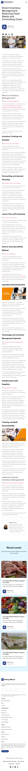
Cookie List (17, 763)
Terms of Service (21, 761)
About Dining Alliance (5, 700)
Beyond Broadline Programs (7, 717)
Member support (4, 739)
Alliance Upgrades (5, 722)
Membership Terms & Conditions (9, 761)
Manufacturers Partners (6, 727)
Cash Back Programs (5, 715)
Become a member (5, 734)
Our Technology (4, 719)
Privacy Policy (15, 694)
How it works (4, 710)
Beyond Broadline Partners (6, 729)
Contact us (3, 736)
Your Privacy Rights (5, 751)
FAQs (2, 703)
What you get (4, 712)
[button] (26, 2)
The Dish (3, 705)
